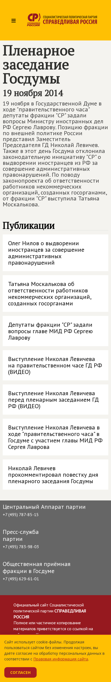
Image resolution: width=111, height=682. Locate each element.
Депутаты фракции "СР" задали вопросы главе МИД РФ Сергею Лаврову (50, 331)
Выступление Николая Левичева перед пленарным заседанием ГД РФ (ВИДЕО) (53, 399)
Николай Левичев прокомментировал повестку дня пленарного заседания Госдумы (53, 474)
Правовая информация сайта (60, 658)
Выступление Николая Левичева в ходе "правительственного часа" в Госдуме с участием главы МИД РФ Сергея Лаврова (55, 437)
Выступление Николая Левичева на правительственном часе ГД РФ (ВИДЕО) (55, 365)
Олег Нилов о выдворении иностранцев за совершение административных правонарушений (46, 252)
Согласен (20, 672)
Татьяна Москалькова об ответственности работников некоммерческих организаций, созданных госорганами (50, 293)
